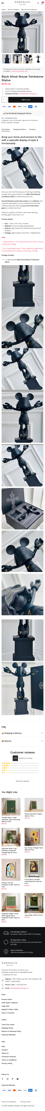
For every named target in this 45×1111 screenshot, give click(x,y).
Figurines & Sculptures (30, 120)
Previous (2, 58)
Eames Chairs (7, 999)
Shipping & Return (19, 129)
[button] (3, 3)
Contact (5, 1050)
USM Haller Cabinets (10, 1003)
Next (43, 58)
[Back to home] (22, 3)
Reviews (32, 129)
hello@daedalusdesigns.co (27, 94)
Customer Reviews (9, 1057)
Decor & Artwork (15, 120)
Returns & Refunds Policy (11, 1031)
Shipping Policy (7, 1028)
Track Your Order (8, 1025)
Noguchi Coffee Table (10, 1009)
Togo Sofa (5, 1006)
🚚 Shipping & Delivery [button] (12, 733)
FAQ (3, 1046)
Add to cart (26, 100)
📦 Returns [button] (6, 741)
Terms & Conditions (9, 1060)
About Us (5, 1053)
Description (6, 129)
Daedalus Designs (13, 122)
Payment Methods (8, 1035)
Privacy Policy (7, 1063)
